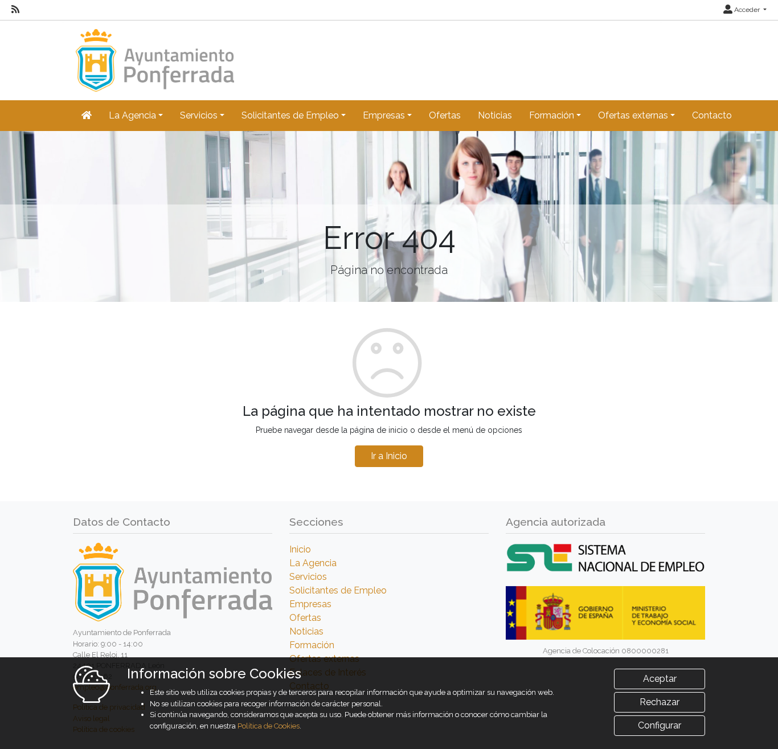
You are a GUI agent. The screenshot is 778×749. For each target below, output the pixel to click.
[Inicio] (153, 55)
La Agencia (313, 563)
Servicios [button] (199, 115)
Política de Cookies (269, 726)
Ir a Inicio (389, 456)
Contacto (712, 115)
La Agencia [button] (132, 115)
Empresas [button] (384, 115)
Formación (311, 645)
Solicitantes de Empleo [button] (290, 115)
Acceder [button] (746, 10)
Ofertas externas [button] (633, 115)
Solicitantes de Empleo (338, 590)
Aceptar (660, 678)
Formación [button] (551, 115)
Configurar (659, 725)
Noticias (495, 115)
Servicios (308, 576)
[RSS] (15, 10)
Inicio (300, 549)
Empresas (310, 604)
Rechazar (659, 702)
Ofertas (445, 115)
